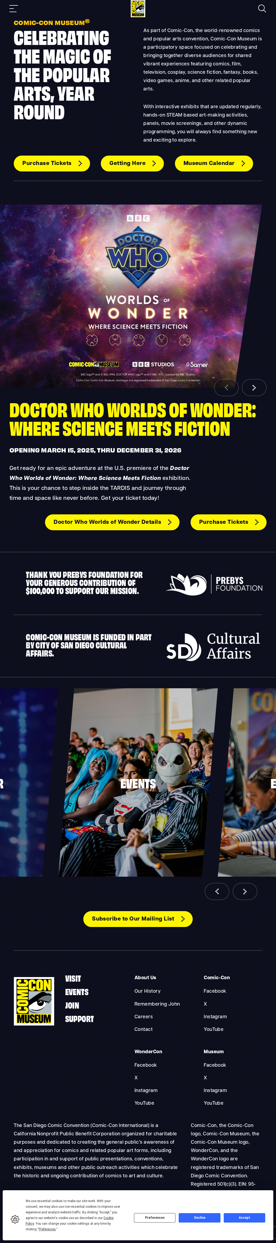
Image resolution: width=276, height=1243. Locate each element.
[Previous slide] (226, 387)
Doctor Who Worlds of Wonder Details (107, 522)
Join (72, 1004)
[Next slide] (254, 387)
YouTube (213, 1029)
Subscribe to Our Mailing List (133, 919)
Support (79, 1018)
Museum (214, 1052)
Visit (73, 977)
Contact (143, 1029)
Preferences (155, 1218)
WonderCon (148, 1052)
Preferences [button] (47, 1229)
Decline (199, 1218)
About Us (145, 978)
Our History (147, 991)
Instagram (215, 1017)
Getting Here (127, 163)
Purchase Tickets (47, 163)
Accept (244, 1218)
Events (76, 991)
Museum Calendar (209, 163)
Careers (143, 1017)
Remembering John (157, 1004)
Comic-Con (217, 978)
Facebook (215, 991)
